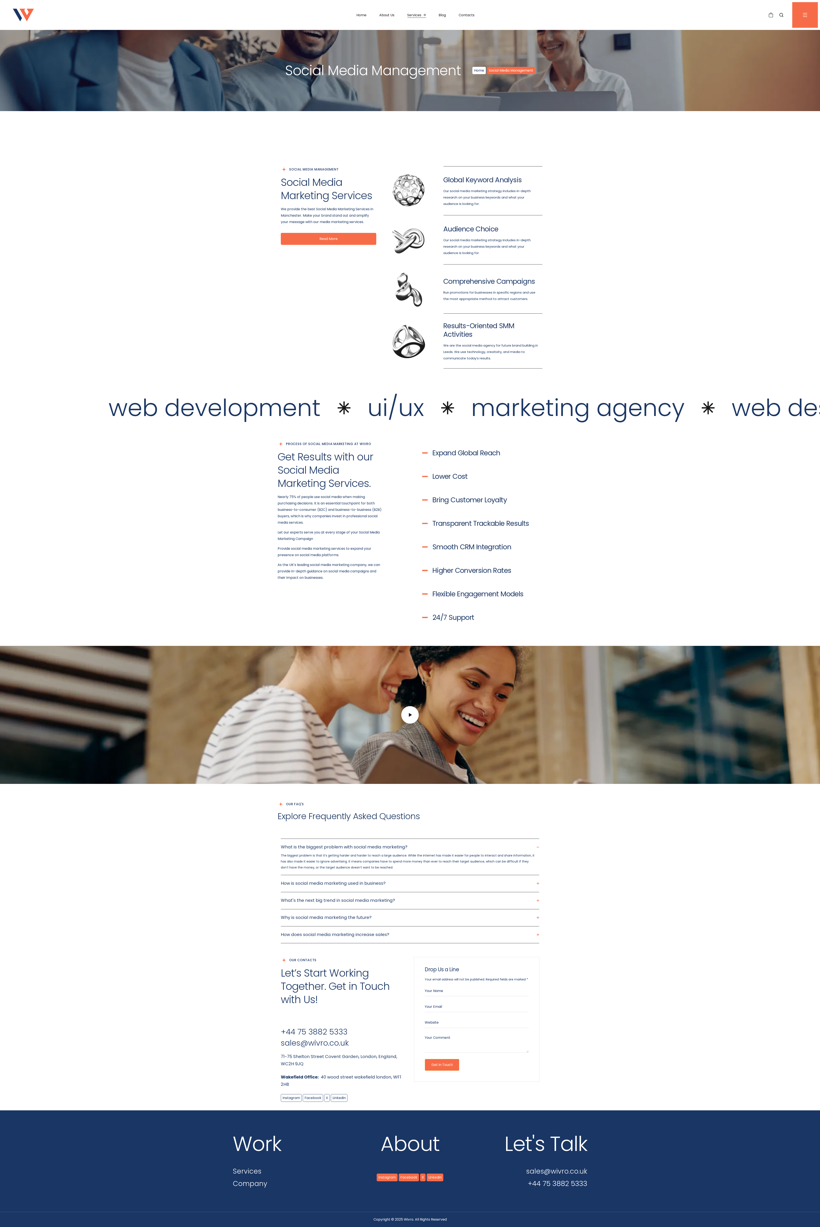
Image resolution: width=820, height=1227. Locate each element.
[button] (771, 15)
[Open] (805, 15)
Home (479, 70)
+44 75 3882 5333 (314, 1031)
